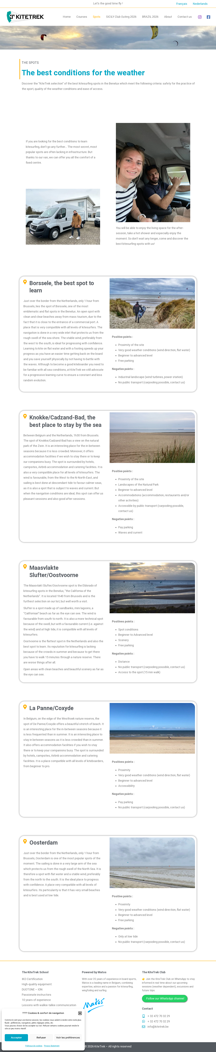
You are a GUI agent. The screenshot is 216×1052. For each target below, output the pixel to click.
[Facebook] (208, 17)
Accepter (16, 1037)
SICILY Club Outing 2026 (121, 16)
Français (181, 3)
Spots (96, 16)
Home (67, 16)
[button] (80, 1013)
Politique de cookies (33, 1046)
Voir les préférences (68, 1037)
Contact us (185, 16)
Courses (81, 16)
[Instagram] (200, 17)
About (168, 16)
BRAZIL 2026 (150, 16)
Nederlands (200, 3)
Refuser (41, 1037)
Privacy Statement (51, 1046)
